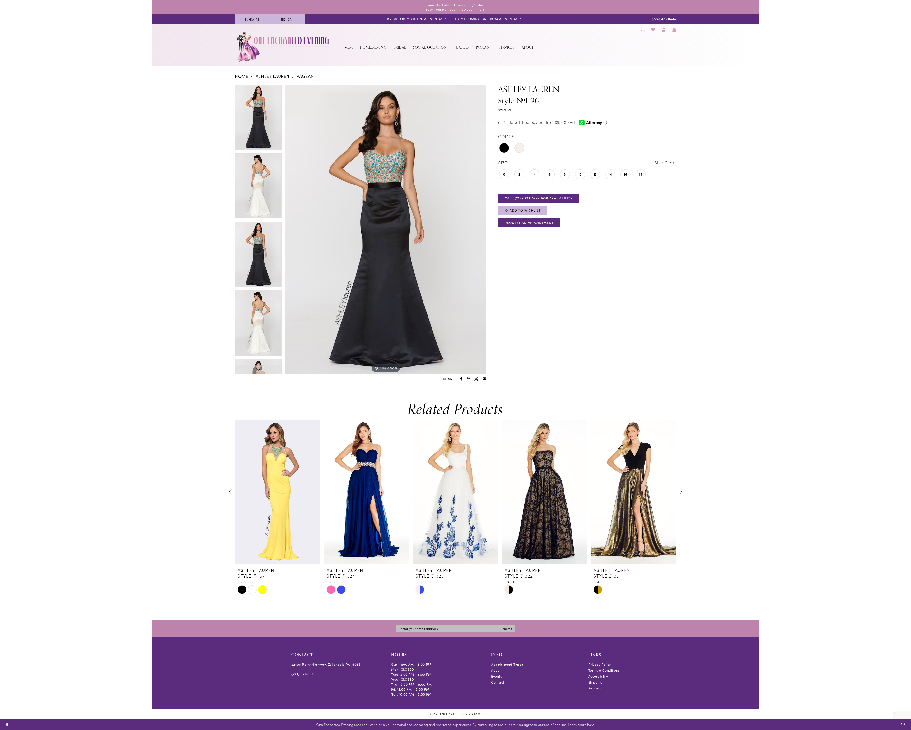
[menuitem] (252, 19)
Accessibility (598, 676)
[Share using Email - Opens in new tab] (484, 378)
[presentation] (277, 492)
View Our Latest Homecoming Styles (456, 4)
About (496, 670)
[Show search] (643, 29)
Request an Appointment (529, 222)
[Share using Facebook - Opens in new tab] (461, 379)
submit (507, 628)
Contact (497, 682)
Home (241, 76)
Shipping (595, 682)
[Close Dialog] (7, 724)
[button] (664, 29)
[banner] (283, 47)
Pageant (306, 76)
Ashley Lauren (272, 76)
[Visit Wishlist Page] (653, 29)
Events (496, 676)
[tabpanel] (258, 119)
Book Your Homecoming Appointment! (455, 9)
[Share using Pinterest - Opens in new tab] (468, 379)
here (590, 724)
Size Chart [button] (665, 163)
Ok (903, 724)
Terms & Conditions (604, 670)
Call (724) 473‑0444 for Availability (539, 198)
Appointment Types (507, 664)
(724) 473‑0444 (303, 674)
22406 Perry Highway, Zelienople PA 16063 (325, 664)
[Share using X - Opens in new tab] (476, 379)
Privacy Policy (599, 664)
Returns (594, 688)
